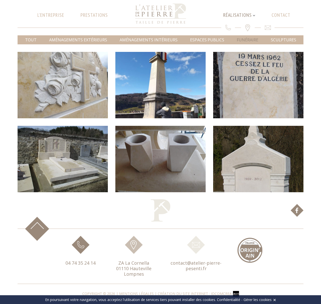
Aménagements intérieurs (149, 40)
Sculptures (283, 40)
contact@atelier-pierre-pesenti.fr (196, 265)
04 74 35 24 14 (80, 263)
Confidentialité (228, 299)
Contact (281, 15)
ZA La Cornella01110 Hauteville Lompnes (133, 268)
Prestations (94, 15)
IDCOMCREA (221, 293)
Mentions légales (136, 293)
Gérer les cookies (258, 299)
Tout (31, 40)
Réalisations (237, 15)
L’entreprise (50, 15)
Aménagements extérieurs (78, 40)
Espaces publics (207, 40)
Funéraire (247, 40)
